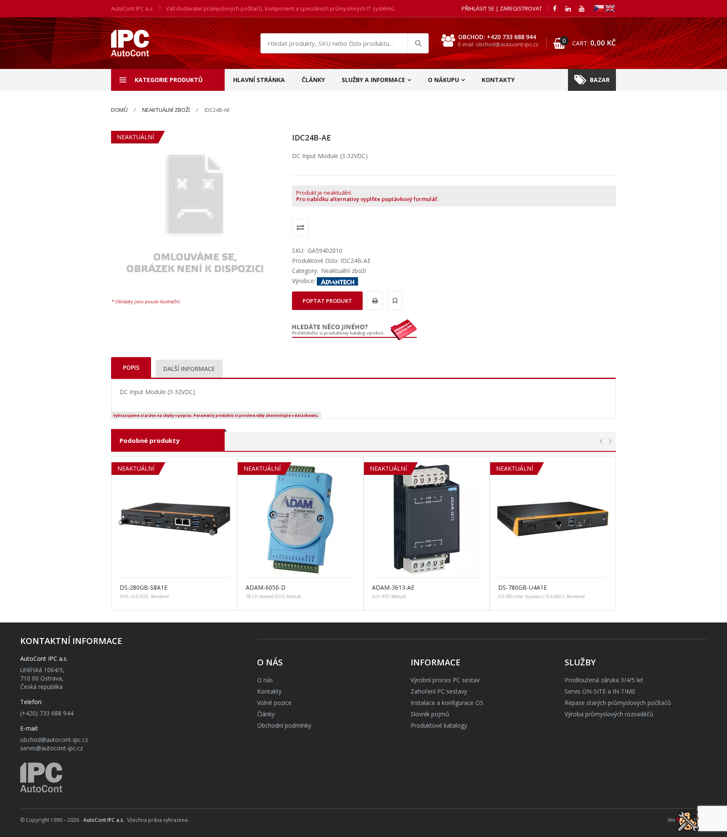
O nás (265, 680)
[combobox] (344, 43)
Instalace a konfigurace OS (447, 703)
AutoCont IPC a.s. (103, 820)
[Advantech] (337, 281)
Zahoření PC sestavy (439, 691)
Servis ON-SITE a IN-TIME (600, 691)
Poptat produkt (327, 301)
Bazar (600, 80)
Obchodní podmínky (284, 725)
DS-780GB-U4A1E (522, 587)
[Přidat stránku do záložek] (394, 301)
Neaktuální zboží (166, 110)
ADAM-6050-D (266, 587)
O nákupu (443, 80)
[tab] (131, 367)
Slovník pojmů (430, 714)
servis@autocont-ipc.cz (51, 748)
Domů (119, 110)
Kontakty (498, 80)
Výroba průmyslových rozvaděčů (609, 714)
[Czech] (599, 8)
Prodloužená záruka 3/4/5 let (604, 680)
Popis (131, 367)
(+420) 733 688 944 (46, 713)
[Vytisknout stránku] (373, 301)
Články (313, 80)
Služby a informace (373, 80)
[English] (610, 8)
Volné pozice (274, 703)
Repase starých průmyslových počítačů (618, 703)
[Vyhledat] (417, 43)
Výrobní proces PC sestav (445, 680)
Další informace (189, 369)
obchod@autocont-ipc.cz (54, 740)
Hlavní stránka (259, 80)
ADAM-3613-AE (393, 587)
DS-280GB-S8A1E (143, 587)
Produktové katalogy (439, 725)
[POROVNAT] (300, 227)
